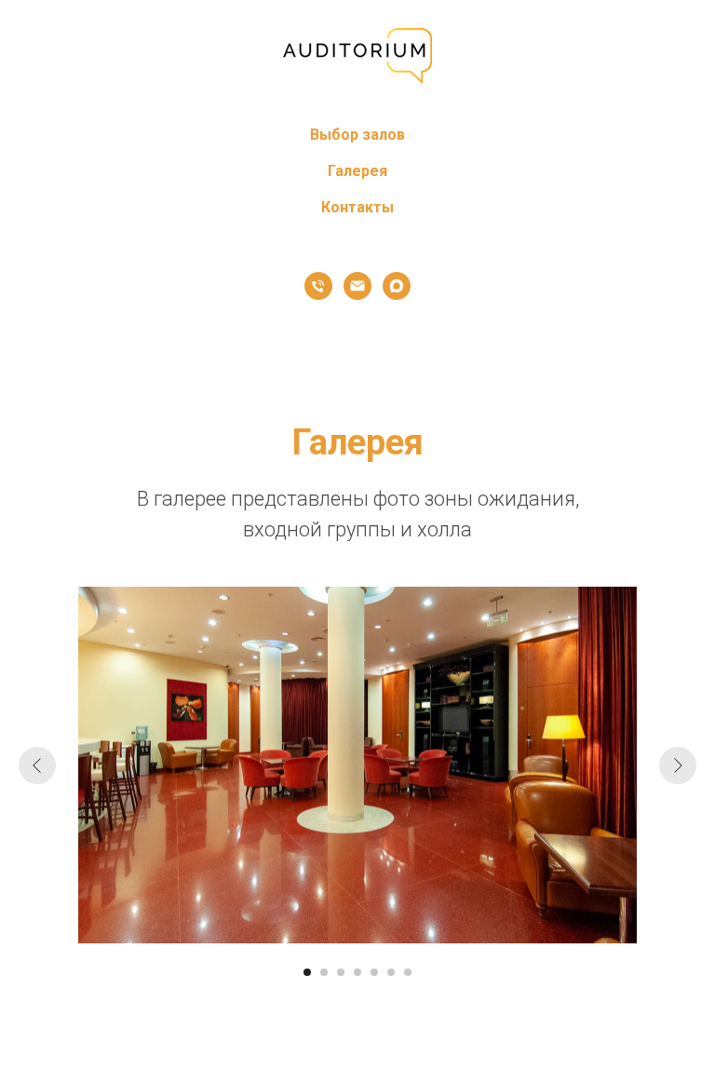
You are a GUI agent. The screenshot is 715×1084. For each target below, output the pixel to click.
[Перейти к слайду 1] (307, 972)
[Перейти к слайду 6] (391, 972)
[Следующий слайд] (677, 765)
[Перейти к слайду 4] (357, 972)
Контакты (357, 207)
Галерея (357, 171)
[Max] (397, 286)
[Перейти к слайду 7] (407, 972)
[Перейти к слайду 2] (324, 972)
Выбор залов (357, 134)
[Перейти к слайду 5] (374, 972)
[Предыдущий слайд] (37, 765)
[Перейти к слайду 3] (340, 972)
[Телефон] (318, 286)
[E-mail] (357, 286)
